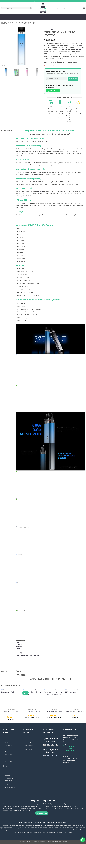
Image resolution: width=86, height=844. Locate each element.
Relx (58, 16)
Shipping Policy (29, 749)
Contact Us (8, 742)
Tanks (18, 648)
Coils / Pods (51, 16)
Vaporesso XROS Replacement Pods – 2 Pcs (54, 712)
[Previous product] (83, 23)
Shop (12, 23)
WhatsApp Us (54, 91)
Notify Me (73, 79)
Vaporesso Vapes (26, 23)
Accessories (69, 16)
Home (9, 16)
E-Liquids (19, 644)
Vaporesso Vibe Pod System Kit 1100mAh (32, 712)
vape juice (78, 49)
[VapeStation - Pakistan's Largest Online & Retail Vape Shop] (43, 8)
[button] (84, 8)
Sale (77, 16)
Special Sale (20, 653)
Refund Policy (29, 745)
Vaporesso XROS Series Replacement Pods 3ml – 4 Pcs (11, 713)
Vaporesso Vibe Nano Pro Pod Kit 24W (75, 712)
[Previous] (4, 46)
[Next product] (80, 23)
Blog (6, 791)
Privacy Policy (29, 742)
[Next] (38, 46)
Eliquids (21, 16)
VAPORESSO (48, 29)
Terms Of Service (30, 739)
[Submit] (30, 8)
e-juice (40, 191)
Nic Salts (29, 16)
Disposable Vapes (40, 16)
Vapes (14, 16)
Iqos (62, 16)
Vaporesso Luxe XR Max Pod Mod (27, 655)
